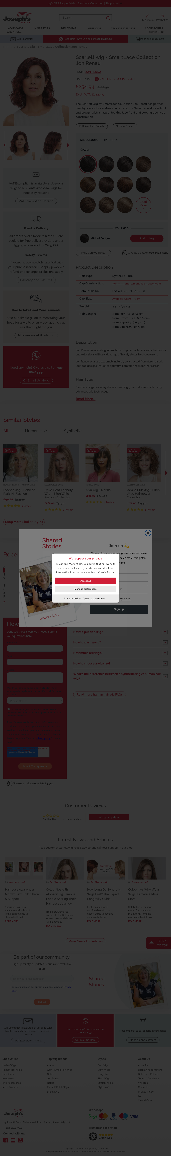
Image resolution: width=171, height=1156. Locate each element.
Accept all (85, 581)
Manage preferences (85, 589)
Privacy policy (72, 598)
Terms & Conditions (93, 598)
